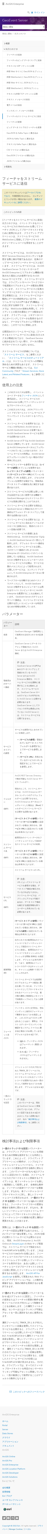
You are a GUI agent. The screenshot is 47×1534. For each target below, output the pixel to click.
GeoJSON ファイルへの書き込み (21, 155)
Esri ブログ (7, 1496)
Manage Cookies (15, 1529)
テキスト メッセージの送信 (18, 99)
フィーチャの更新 (14, 122)
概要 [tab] (8, 43)
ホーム (5, 1421)
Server (5, 1429)
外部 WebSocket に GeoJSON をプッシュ (24, 77)
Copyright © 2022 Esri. (11, 1526)
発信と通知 (7, 34)
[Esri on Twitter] (4, 1518)
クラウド (6, 1437)
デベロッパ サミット (11, 1504)
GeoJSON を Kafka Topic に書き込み (22, 133)
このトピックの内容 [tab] (13, 212)
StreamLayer (18, 1243)
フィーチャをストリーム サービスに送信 (24, 116)
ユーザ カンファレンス (12, 1500)
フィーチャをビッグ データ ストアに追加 (24, 60)
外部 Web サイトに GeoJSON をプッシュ (24, 71)
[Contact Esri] (17, 1518)
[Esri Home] (7, 1509)
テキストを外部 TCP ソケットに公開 (22, 94)
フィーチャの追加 (14, 55)
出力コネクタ (20, 34)
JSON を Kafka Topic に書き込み (20, 139)
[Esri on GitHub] (13, 1518)
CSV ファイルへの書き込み (18, 150)
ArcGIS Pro (7, 1460)
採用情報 (6, 1492)
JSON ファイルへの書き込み (19, 161)
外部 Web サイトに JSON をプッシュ (22, 83)
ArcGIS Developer (10, 1473)
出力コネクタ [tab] (12, 49)
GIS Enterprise (15, 4)
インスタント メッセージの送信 (20, 111)
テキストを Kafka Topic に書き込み (21, 144)
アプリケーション (10, 1441)
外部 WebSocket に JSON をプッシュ (23, 88)
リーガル (27, 1529)
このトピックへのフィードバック (29, 1391)
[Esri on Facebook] (8, 1518)
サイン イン (39, 12)
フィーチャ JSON (30, 395)
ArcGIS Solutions (9, 1477)
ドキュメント (8, 1446)
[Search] (29, 12)
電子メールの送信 (14, 105)
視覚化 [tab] (9, 166)
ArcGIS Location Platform (13, 1469)
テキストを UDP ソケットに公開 (20, 66)
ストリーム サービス (14, 354)
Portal (5, 1425)
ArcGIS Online (8, 1456)
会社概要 (6, 1487)
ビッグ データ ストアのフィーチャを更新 (24, 127)
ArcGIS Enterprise (10, 1465)
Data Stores (7, 1433)
